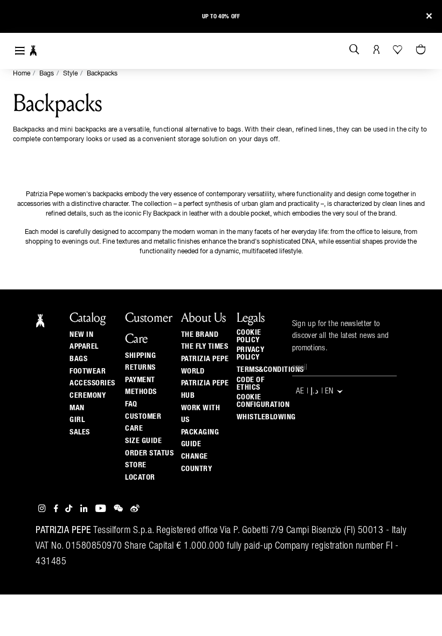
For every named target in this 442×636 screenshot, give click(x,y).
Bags (46, 74)
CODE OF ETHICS (251, 383)
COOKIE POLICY (249, 336)
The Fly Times (205, 346)
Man (77, 408)
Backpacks (102, 74)
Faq (131, 404)
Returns (140, 367)
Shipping (140, 356)
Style (70, 74)
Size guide (143, 441)
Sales (80, 432)
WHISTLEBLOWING (266, 417)
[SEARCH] (354, 50)
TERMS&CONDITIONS (270, 370)
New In (81, 334)
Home (21, 74)
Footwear (88, 371)
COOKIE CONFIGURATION (263, 401)
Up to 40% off (221, 16)
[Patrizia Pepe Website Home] (33, 51)
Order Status (149, 453)
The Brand (200, 334)
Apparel (84, 346)
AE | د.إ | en (316, 392)
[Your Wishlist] (398, 49)
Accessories (92, 383)
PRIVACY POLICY (251, 353)
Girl (77, 420)
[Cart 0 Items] (422, 50)
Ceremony (88, 395)
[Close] (429, 16)
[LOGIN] (376, 50)
